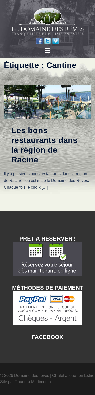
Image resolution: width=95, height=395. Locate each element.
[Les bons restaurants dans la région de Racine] (47, 102)
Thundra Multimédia (33, 382)
